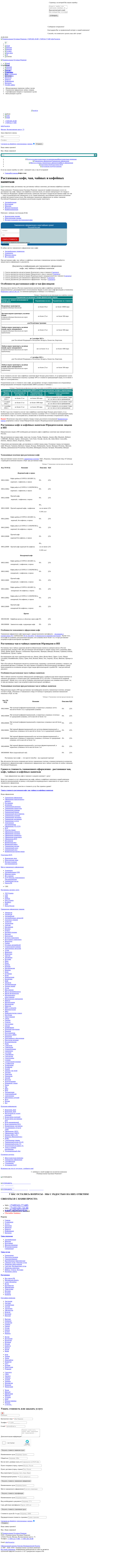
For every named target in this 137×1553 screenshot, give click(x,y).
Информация (9, 1231)
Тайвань (8, 1378)
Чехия (7, 1390)
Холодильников (10, 1081)
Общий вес (4, 1458)
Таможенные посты (11, 881)
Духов (7, 950)
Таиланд (8, 1376)
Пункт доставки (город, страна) (11, 1469)
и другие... (8, 1404)
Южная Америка (10, 1401)
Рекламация (9, 841)
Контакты (8, 1233)
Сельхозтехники (10, 1049)
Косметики (8, 979)
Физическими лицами (12, 216)
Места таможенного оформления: (12, 867)
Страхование (9, 1163)
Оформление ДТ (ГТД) (12, 826)
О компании (9, 1222)
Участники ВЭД (57, 164)
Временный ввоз (10, 842)
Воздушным (9, 204)
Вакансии (8, 1227)
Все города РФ (10, 1278)
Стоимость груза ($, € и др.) (10, 1513)
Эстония (8, 1397)
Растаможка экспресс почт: (10, 890)
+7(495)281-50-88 (33, 39)
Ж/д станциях (9, 257)
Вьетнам (8, 1319)
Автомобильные (10, 1239)
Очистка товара (10, 830)
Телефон (4, 1422)
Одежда (13, 1270)
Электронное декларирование (10, 823)
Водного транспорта (12, 938)
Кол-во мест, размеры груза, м (11, 1462)
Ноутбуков (8, 1015)
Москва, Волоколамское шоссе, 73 (12, 129)
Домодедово (9, 1289)
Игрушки (20, 1270)
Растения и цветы (11, 1271)
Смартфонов (9, 1054)
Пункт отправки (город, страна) (12, 1465)
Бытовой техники (11, 932)
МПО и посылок (10, 1008)
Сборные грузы (10, 1262)
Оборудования (10, 1017)
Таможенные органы (12, 846)
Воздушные (9, 1243)
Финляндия (9, 1383)
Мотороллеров (10, 1002)
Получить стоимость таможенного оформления (16, 1481)
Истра (7, 1284)
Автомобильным (10, 202)
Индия (7, 1337)
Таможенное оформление (60, 161)
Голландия (8, 1322)
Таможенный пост (11, 850)
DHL (6, 897)
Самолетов (8, 1045)
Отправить (39, 144)
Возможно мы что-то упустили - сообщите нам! (17, 1168)
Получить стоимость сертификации (12, 1493)
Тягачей (7, 1078)
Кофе (6, 981)
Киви (7, 972)
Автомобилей (9, 916)
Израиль (8, 1333)
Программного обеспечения (14, 1038)
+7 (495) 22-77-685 (13, 1539)
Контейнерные (10, 1261)
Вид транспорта (6, 1473)
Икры (7, 963)
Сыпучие (8, 1266)
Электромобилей (10, 1094)
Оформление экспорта (12, 833)
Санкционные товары (12, 1140)
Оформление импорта (12, 832)
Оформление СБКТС (12, 1133)
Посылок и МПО (11, 1035)
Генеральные (9, 1255)
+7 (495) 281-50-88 (27, 1539)
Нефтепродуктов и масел (13, 1013)
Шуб (6, 1090)
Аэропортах (9, 253)
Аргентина (8, 1308)
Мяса (6, 1011)
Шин (6, 1088)
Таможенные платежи (12, 815)
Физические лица (11, 858)
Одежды (8, 1022)
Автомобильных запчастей (14, 918)
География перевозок (8, 1298)
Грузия (7, 1328)
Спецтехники (9, 1058)
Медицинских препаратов (14, 999)
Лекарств (8, 982)
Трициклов (8, 1076)
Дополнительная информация (11, 1436)
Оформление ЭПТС (11, 1131)
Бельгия (7, 1312)
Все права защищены (8, 1549)
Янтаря (7, 1101)
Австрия (8, 1303)
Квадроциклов (10, 968)
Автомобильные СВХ (12, 872)
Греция (7, 1326)
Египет (7, 1331)
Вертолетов (9, 936)
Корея (7, 1351)
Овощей (7, 1020)
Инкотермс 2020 (10, 1111)
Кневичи (8, 1294)
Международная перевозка (14, 1158)
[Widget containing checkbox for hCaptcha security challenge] (16, 1443)
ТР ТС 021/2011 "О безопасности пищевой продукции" (42, 636)
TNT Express (9, 893)
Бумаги (7, 930)
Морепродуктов (10, 1009)
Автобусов (8, 914)
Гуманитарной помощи (13, 947)
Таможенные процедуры (13, 808)
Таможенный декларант (13, 817)
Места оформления (66, 163)
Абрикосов (8, 912)
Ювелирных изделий (12, 1097)
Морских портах (10, 255)
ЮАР (6, 1399)
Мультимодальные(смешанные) (11, 1247)
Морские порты (10, 874)
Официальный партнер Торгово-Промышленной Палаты (20, 1546)
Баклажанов (9, 927)
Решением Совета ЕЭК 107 (10, 291)
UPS (6, 895)
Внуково (8, 1291)
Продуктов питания (11, 1040)
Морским (8, 206)
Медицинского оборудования (10, 996)
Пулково (8, 1293)
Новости (8, 1229)
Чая (6, 1087)
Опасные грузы (21, 1262)
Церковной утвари (11, 1083)
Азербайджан (9, 1305)
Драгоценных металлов (13, 948)
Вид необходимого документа (11, 1501)
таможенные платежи (31, 459)
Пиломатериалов (10, 1042)
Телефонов (8, 1067)
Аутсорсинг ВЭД (11, 1165)
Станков (8, 1060)
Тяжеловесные (20, 1261)
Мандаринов (9, 990)
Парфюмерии (9, 1027)
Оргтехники (9, 1024)
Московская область (12, 1280)
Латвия (7, 1356)
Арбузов (8, 925)
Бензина (7, 929)
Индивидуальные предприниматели (11, 863)
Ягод (6, 1099)
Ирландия (8, 1340)
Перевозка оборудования (13, 1264)
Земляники (8, 957)
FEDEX (7, 898)
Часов (7, 1085)
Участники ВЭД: (6, 855)
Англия (7, 1307)
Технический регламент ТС (14, 1146)
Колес (7, 975)
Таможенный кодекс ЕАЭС (14, 1142)
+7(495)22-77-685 (45, 39)
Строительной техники (13, 1062)
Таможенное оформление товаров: (12, 909)
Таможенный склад (11, 848)
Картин (7, 965)
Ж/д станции (9, 876)
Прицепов (8, 1036)
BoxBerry (8, 902)
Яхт (6, 1103)
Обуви (7, 1018)
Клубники (8, 973)
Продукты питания (11, 1257)
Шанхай (7, 1392)
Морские (8, 1241)
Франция (8, 1385)
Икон (6, 961)
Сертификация (10, 1161)
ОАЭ (6, 1363)
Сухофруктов (9, 1063)
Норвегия (8, 1362)
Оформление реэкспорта (13, 837)
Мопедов (8, 1006)
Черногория (9, 1387)
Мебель (7, 1270)
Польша (7, 1365)
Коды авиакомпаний (12, 1122)
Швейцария (9, 1394)
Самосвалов (9, 1047)
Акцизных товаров (11, 920)
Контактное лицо (7, 1419)
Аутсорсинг (58, 166)
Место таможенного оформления (12, 1489)
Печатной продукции (12, 1029)
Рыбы (7, 1044)
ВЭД (6, 828)
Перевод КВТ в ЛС (11, 1135)
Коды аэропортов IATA (13, 1124)
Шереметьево (9, 1287)
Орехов (7, 1026)
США (7, 1374)
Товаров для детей (11, 1070)
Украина (8, 1381)
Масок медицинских (12, 993)
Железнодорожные (11, 1245)
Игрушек (8, 959)
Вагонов (8, 934)
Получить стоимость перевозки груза (13, 1450)
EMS (6, 904)
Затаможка (8, 805)
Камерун (8, 1346)
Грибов (7, 943)
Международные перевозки (67, 159)
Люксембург (9, 1360)
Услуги (7, 1224)
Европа (7, 1330)
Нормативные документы (13, 1126)
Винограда (8, 941)
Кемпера (8, 970)
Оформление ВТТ (11, 839)
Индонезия (8, 1338)
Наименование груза (8, 1454)
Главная (7, 173)
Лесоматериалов (10, 984)
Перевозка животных (12, 1268)
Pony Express (9, 900)
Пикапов (8, 1031)
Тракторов (8, 1074)
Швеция (7, 1395)
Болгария (8, 1314)
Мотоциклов (9, 1004)
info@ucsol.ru (55, 39)
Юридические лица (11, 860)
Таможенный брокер (12, 812)
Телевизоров (9, 1065)
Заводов (7, 956)
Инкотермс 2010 (10, 1110)
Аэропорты (9, 870)
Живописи (8, 952)
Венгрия (8, 1315)
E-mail (3, 1426)
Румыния (8, 1369)
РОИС (7, 1138)
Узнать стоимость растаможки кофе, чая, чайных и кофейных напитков (27, 790)
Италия (7, 1344)
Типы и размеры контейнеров (10, 1148)
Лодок (7, 988)
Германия (8, 1321)
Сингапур (8, 1372)
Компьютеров (9, 977)
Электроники (9, 1096)
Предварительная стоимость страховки (14, 1517)
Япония (7, 1403)
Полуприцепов (10, 1033)
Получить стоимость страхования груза (14, 1509)
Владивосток (9, 1285)
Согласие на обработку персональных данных (17, 144)
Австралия (8, 1301)
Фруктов (8, 1079)
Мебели (7, 1000)
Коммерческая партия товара (15, 851)
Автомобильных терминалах (15, 251)
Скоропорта (9, 1051)
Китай (7, 1349)
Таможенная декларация (13, 819)
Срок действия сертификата (10, 1505)
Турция (7, 1379)
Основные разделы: (7, 1154)
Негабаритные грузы (19, 1266)
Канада (7, 1347)
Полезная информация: (9, 1106)
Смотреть (55, 272)
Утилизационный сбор (12, 1151)
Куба (6, 1354)
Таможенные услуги (12, 821)
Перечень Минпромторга (13, 1137)
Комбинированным (11, 209)
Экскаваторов (9, 1092)
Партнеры (8, 1225)
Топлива (8, 1072)
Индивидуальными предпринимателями (19, 220)
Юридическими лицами (13, 218)
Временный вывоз (11, 844)
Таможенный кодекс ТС (13, 1144)
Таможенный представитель (14, 814)
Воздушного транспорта (13, 939)
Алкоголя (8, 921)
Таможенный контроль (13, 806)
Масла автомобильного (13, 991)
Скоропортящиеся (11, 1259)
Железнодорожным (11, 208)
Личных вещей (10, 986)
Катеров (7, 966)
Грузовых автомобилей (13, 945)
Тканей (7, 1069)
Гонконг (7, 1324)
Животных (8, 954)
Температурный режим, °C (10, 1476)
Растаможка (14, 173)
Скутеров (8, 1053)
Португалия (9, 1367)
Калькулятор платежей (12, 1117)
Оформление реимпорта (13, 835)
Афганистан (9, 1310)
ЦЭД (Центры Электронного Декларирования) (15, 878)
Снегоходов (9, 1056)
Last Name (5, 244)
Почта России (9, 906)
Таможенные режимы (12, 810)
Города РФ (8, 883)
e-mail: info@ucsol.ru (16, 1210)
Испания (8, 1342)
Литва (7, 1358)
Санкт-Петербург (11, 1282)
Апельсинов (9, 923)
